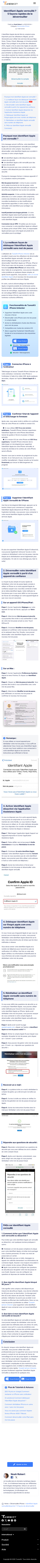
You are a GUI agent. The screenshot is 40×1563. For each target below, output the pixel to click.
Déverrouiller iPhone (23, 26)
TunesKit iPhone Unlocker (21, 254)
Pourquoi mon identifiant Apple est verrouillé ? (20, 97)
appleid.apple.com (8, 1027)
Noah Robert (18, 24)
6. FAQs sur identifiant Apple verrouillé (17, 125)
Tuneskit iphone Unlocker (27, 1368)
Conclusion (8, 128)
